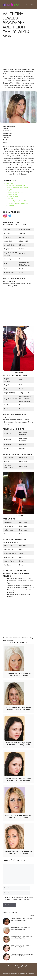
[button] (26, 4)
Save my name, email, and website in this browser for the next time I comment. (19, 898)
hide (13, 180)
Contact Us (13, 966)
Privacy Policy (21, 966)
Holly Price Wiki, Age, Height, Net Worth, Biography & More (18, 674)
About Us (7, 966)
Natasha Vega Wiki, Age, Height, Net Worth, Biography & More (18, 852)
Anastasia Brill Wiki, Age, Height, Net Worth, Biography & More (18, 744)
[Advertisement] (18, 54)
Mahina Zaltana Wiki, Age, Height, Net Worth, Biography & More (18, 779)
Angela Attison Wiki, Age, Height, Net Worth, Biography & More (18, 708)
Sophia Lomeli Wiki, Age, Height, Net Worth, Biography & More (21, 919)
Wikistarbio (9, 640)
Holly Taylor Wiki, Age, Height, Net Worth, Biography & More (18, 816)
